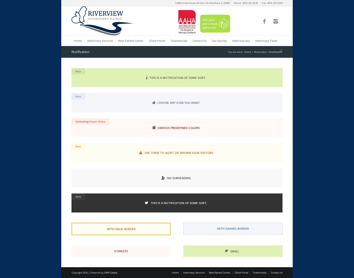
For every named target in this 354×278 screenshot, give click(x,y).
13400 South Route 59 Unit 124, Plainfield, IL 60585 (202, 3)
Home (247, 51)
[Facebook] (264, 22)
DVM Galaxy (110, 272)
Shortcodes (260, 51)
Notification (80, 52)
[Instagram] (275, 22)
